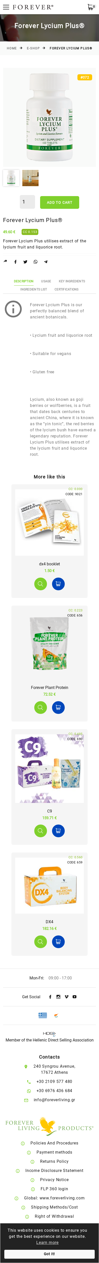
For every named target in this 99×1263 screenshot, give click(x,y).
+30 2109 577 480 (55, 1081)
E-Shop (33, 48)
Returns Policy (54, 1161)
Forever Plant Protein (49, 687)
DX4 (49, 921)
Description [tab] (24, 281)
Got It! (49, 1254)
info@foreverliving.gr (54, 1099)
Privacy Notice (54, 1179)
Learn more (47, 1242)
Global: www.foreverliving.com (54, 1198)
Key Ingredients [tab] (72, 281)
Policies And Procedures (54, 1143)
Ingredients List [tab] (33, 289)
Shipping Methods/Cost (54, 1207)
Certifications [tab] (66, 289)
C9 (49, 811)
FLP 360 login (54, 1188)
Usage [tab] (46, 281)
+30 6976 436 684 (55, 1090)
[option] (49, 117)
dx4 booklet (49, 564)
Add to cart (59, 202)
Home (12, 48)
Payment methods (54, 1152)
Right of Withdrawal (54, 1216)
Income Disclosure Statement (54, 1170)
